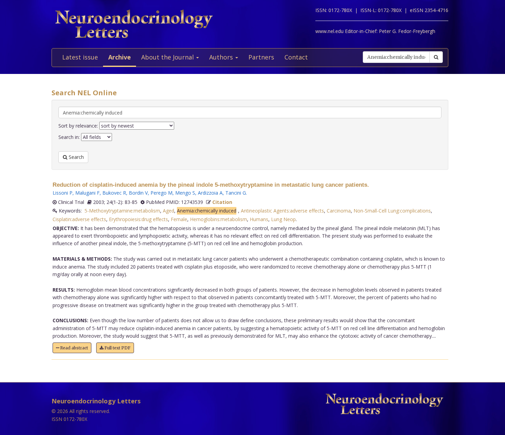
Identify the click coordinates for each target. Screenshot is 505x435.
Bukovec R (114, 192)
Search (75, 157)
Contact (296, 57)
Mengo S (185, 192)
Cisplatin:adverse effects (79, 219)
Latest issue (80, 57)
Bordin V (138, 192)
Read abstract (73, 347)
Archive (119, 57)
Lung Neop (283, 219)
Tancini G (235, 192)
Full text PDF (117, 347)
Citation (222, 202)
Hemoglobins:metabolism (218, 219)
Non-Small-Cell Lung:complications (392, 210)
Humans (259, 219)
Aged (168, 210)
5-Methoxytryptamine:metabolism (122, 210)
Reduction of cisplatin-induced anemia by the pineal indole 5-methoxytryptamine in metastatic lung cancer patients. (211, 185)
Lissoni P (62, 192)
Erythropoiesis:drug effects (138, 219)
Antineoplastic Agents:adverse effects (282, 210)
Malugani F (87, 192)
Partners (261, 57)
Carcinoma (339, 210)
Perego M (161, 192)
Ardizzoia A (210, 192)
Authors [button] (222, 57)
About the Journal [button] (168, 57)
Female (179, 219)
